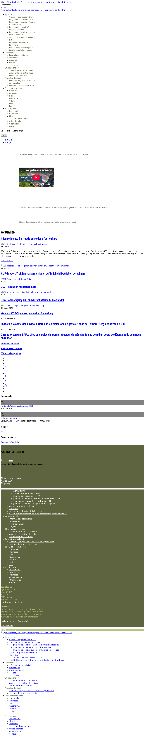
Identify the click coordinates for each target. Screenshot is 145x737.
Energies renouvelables (14, 88)
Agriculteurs (10, 14)
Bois (11, 96)
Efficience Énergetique (11, 353)
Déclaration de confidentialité (14, 621)
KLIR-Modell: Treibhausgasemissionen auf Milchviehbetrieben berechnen (43, 273)
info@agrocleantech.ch (11, 602)
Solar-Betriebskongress (11, 418)
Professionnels (11, 52)
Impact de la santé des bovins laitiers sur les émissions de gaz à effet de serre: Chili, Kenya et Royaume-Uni (63, 324)
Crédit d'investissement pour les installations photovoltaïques (38, 513)
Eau (10, 106)
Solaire (12, 101)
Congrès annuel (15, 60)
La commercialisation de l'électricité (25, 511)
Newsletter (13, 114)
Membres (13, 116)
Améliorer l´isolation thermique (21, 73)
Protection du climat (13, 78)
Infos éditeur (7, 625)
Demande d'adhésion (10, 442)
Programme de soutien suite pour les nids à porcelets (34, 503)
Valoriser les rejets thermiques (21, 70)
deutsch (8, 139)
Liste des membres (21, 119)
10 (6, 386)
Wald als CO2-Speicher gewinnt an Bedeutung (27, 313)
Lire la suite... (7, 260)
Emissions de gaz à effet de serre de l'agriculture (31, 541)
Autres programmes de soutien (21, 37)
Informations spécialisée (18, 55)
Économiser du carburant (19, 75)
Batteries (12, 40)
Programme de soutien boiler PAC (22, 19)
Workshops (13, 58)
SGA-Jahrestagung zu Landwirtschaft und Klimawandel (32, 300)
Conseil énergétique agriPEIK (20, 17)
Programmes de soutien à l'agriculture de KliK (30, 501)
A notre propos (11, 108)
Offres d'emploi (15, 121)
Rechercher (6, 4)
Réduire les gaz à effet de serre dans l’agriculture (29, 238)
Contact (12, 126)
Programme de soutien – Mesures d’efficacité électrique (34, 498)
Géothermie (13, 98)
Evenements (14, 111)
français (4, 135)
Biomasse (13, 93)
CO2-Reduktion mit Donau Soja (18, 287)
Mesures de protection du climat (21, 86)
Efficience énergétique (13, 68)
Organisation (14, 124)
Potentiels (13, 91)
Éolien (11, 103)
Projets (12, 63)
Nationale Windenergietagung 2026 (17, 406)
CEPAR (16, 65)
